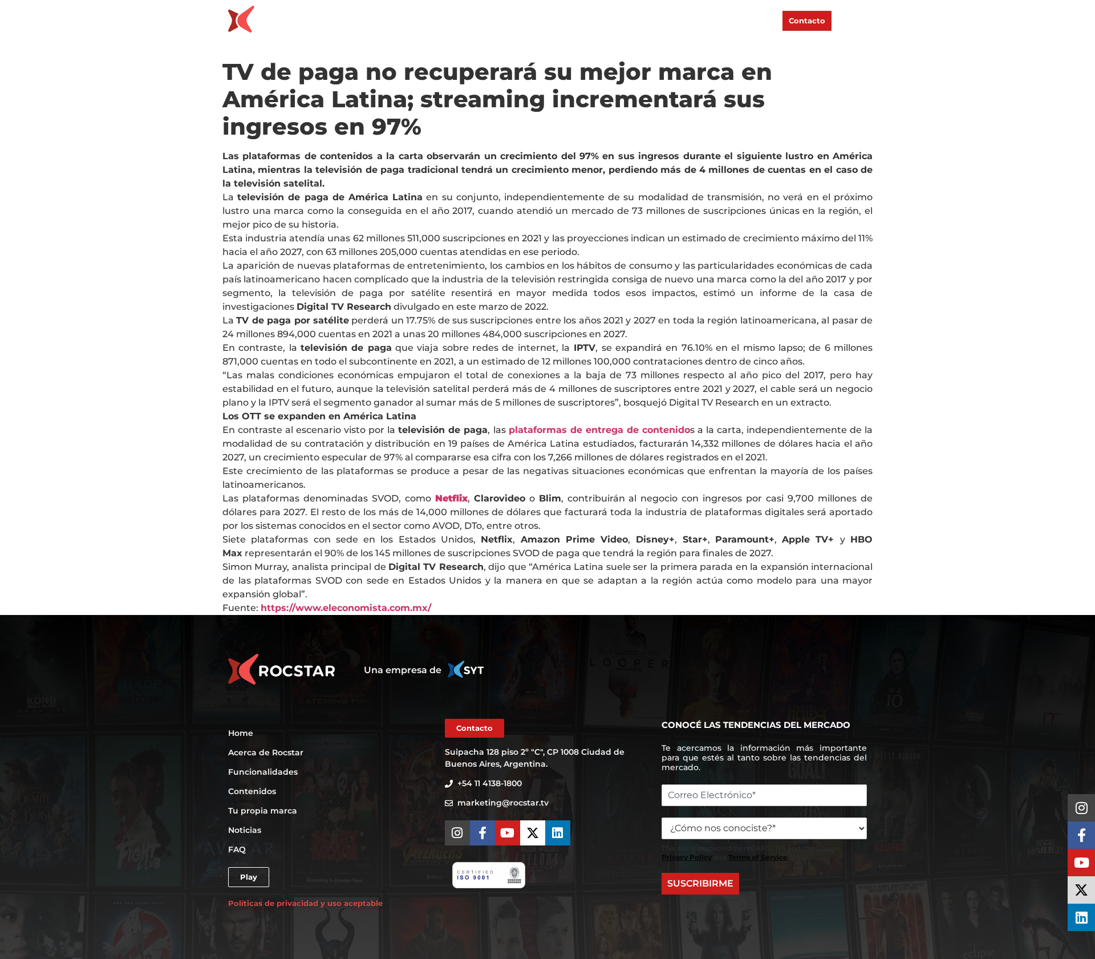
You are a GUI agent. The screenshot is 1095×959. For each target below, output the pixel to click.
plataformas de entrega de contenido (599, 429)
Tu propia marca (669, 20)
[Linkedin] (1081, 917)
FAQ (765, 20)
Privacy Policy (687, 857)
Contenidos (603, 20)
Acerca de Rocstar (457, 20)
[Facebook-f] (1081, 835)
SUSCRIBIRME (700, 883)
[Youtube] (1081, 862)
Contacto (807, 20)
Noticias (729, 20)
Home (397, 20)
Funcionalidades (537, 20)
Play (852, 20)
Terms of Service (758, 857)
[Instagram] (1081, 808)
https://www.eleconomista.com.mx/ (346, 607)
